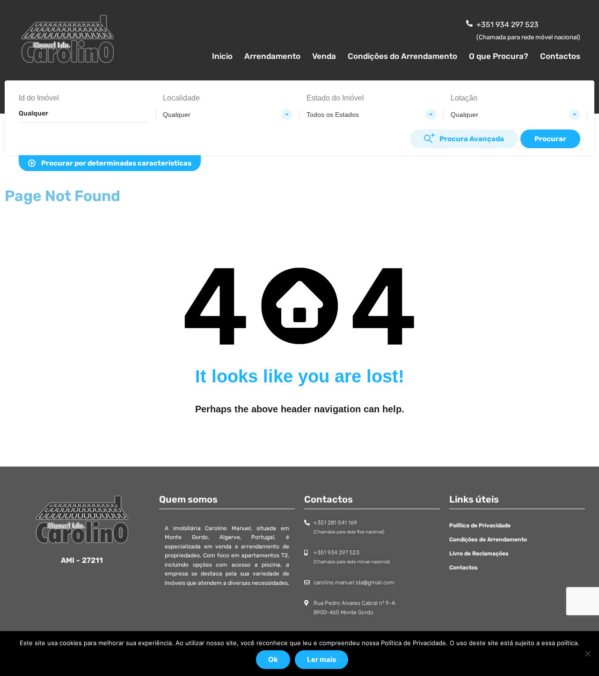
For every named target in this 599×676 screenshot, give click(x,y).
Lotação (464, 98)
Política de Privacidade (480, 525)
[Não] (587, 653)
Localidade (181, 98)
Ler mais (321, 659)
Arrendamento (272, 56)
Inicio (222, 56)
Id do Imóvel (39, 98)
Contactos (560, 56)
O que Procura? (498, 56)
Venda (324, 56)
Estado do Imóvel (335, 98)
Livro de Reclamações (479, 553)
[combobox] (228, 114)
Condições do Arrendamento (402, 56)
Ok (273, 659)
